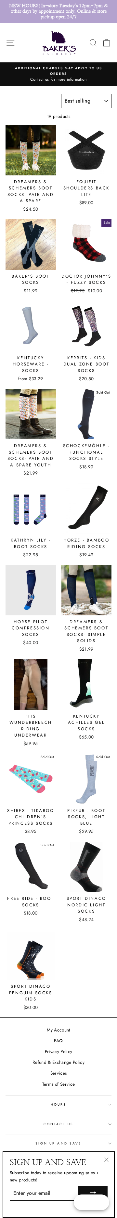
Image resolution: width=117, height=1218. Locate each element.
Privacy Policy (58, 1051)
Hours (58, 1104)
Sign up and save (58, 1143)
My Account (58, 1030)
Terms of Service (58, 1084)
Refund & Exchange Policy (58, 1062)
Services (58, 1073)
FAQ (58, 1040)
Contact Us (58, 1124)
